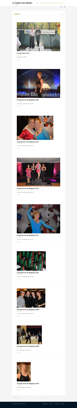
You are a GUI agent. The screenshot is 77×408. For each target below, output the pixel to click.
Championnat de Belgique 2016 (28, 100)
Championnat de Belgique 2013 (28, 142)
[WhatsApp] (62, 6)
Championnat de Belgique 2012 (28, 188)
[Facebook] (60, 6)
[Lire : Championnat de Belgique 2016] (38, 83)
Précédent (15, 397)
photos (18, 54)
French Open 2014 (23, 53)
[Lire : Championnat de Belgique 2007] (24, 371)
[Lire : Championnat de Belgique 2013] (35, 127)
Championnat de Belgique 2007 (28, 383)
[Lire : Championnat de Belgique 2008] (29, 334)
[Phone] (64, 6)
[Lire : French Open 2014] (38, 36)
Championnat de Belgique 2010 (28, 273)
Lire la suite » (19, 59)
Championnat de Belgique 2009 (28, 309)
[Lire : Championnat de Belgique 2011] (38, 218)
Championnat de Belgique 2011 (27, 235)
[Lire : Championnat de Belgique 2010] (31, 260)
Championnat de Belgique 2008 (28, 346)
